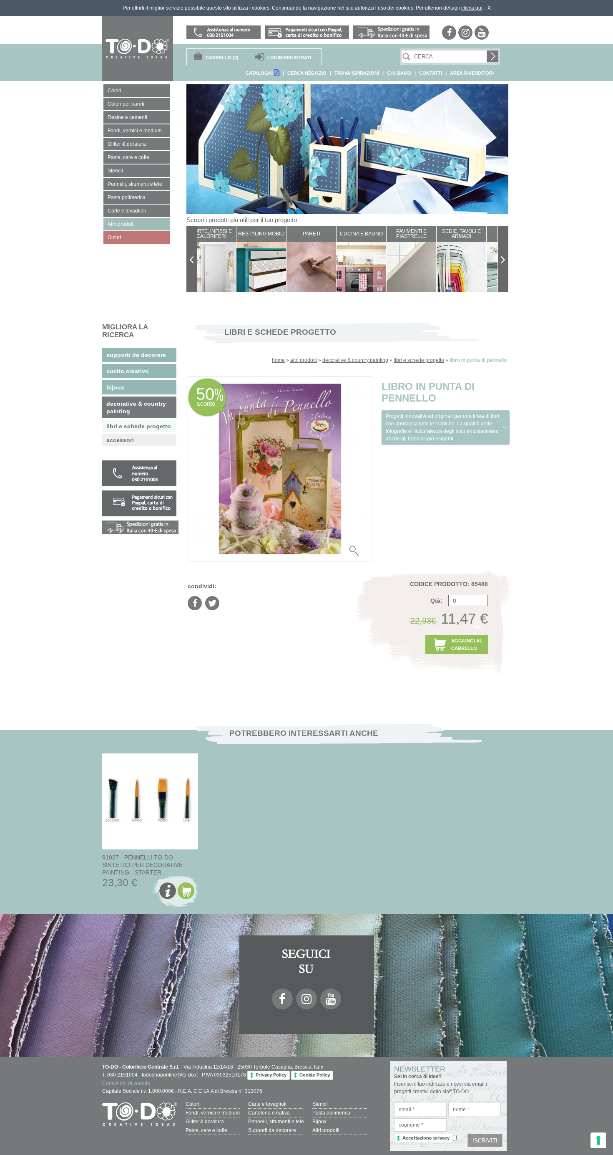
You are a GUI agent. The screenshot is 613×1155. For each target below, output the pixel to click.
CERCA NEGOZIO (307, 73)
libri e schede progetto (419, 360)
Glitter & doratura (205, 1122)
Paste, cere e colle (206, 1130)
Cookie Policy (314, 1075)
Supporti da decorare (272, 1130)
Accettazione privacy (426, 1138)
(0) (222, 57)
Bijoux (319, 1122)
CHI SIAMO (399, 73)
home (278, 360)
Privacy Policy (271, 1075)
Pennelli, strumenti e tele (276, 1122)
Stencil (320, 1104)
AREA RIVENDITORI (472, 73)
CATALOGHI (260, 73)
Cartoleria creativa (269, 1113)
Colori (192, 1104)
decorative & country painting (355, 360)
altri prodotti (303, 360)
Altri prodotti (325, 1130)
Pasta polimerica (331, 1113)
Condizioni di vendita (126, 1084)
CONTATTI (430, 73)
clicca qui (471, 8)
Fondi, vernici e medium (213, 1113)
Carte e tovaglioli (267, 1104)
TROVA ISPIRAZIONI (356, 73)
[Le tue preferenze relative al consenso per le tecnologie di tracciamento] (598, 1140)
